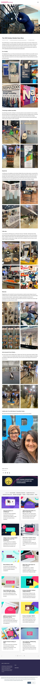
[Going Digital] (20, 481)
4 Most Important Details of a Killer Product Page (29, 511)
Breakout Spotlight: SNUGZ (29, 616)
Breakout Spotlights (17, 494)
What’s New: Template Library (29, 537)
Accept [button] (29, 682)
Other (36, 494)
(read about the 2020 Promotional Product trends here (14, 48)
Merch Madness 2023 (8, 564)
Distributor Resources (22, 40)
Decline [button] (33, 682)
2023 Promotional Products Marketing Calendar (9, 616)
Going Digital (17, 667)
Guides (24, 494)
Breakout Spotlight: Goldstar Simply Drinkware (29, 591)
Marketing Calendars (20, 492)
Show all (7, 492)
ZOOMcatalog (31, 40)
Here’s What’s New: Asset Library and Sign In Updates (9, 591)
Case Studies (12, 492)
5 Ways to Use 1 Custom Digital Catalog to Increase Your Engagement (10, 539)
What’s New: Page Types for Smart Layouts (29, 565)
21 (24, 655)
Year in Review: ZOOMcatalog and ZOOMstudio (29, 642)
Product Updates (30, 494)
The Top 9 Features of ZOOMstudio (8, 511)
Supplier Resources (14, 40)
